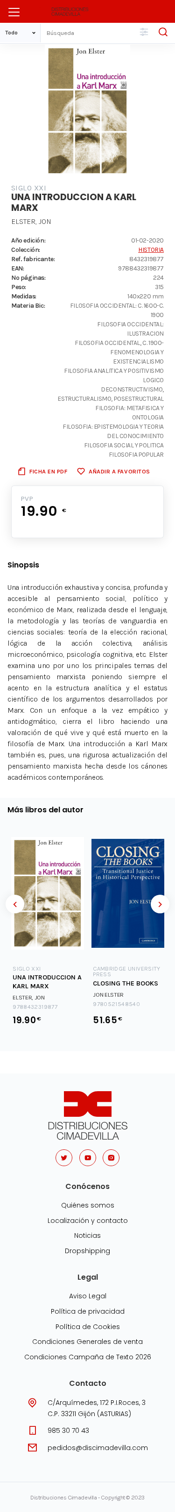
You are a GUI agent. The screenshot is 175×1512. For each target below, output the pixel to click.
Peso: (18, 286)
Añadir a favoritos (119, 471)
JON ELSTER (108, 994)
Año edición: (28, 240)
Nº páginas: (28, 277)
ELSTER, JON (31, 221)
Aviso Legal (87, 1296)
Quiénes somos (87, 1205)
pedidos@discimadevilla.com (98, 1447)
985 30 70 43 (68, 1430)
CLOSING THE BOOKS (125, 983)
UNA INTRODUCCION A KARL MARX (47, 981)
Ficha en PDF (48, 471)
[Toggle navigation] (14, 12)
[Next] (160, 904)
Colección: (25, 249)
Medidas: (23, 296)
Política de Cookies (88, 1326)
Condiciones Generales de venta (87, 1341)
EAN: (17, 268)
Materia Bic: (28, 305)
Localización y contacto (88, 1220)
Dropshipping (87, 1251)
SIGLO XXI (28, 187)
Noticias (87, 1235)
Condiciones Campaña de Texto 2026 (87, 1357)
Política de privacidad (88, 1311)
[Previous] (15, 904)
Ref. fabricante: (33, 259)
